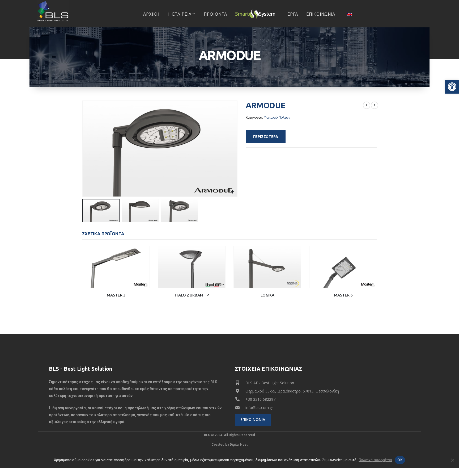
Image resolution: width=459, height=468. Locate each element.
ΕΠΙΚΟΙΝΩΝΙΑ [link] (320, 14)
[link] (452, 87)
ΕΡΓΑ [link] (292, 14)
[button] (83, 149)
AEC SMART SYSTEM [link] (257, 14)
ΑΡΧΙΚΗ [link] (151, 14)
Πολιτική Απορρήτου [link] (375, 460)
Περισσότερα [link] (265, 136)
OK (399, 460)
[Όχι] (452, 460)
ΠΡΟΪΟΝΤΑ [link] (215, 14)
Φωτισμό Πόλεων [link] (277, 117)
